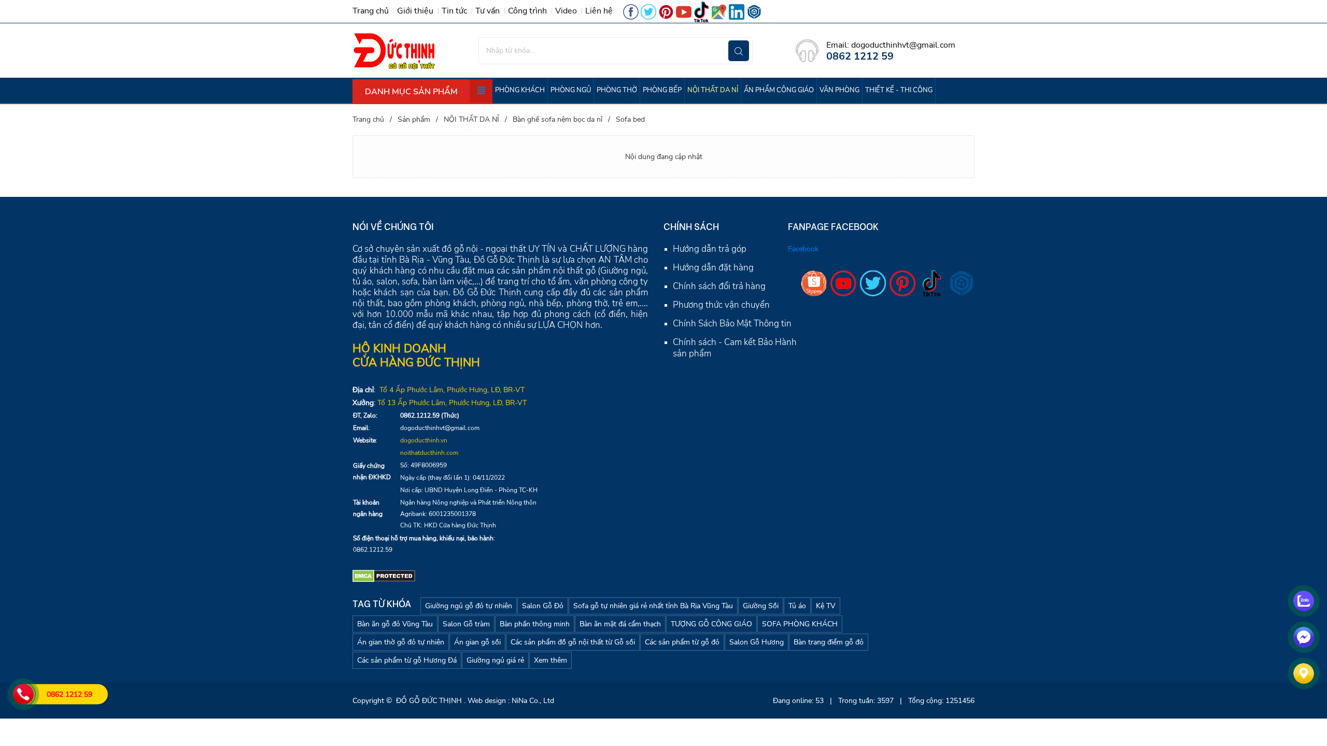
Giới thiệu (415, 11)
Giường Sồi (761, 606)
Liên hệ (599, 11)
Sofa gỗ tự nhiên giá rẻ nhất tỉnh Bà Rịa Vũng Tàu (653, 606)
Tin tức (454, 11)
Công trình (527, 11)
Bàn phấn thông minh (535, 624)
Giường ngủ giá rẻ (495, 660)
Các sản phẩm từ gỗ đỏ (682, 642)
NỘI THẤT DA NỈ (712, 90)
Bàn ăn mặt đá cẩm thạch (620, 624)
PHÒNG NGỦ (570, 90)
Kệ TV (826, 606)
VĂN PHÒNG (839, 90)
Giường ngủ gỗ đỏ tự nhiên (468, 606)
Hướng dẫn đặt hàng (713, 268)
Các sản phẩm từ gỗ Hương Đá (407, 660)
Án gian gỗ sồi (477, 642)
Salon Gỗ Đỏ (542, 606)
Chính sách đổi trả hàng (719, 286)
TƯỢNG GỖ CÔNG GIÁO (711, 624)
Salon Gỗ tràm (466, 624)
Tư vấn (487, 11)
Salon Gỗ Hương (756, 642)
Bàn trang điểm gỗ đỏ (829, 642)
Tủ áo (797, 606)
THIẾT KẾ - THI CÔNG (899, 90)
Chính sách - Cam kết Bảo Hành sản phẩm (735, 348)
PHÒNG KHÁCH (520, 90)
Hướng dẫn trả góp (709, 249)
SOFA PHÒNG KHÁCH (800, 624)
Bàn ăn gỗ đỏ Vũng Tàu (395, 624)
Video (566, 11)
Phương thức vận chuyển (721, 305)
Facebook (803, 249)
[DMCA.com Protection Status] (383, 575)
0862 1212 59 (69, 694)
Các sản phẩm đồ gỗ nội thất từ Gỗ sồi (573, 642)
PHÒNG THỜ (617, 90)
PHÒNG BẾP (662, 90)
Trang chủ (370, 11)
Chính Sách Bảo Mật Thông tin (732, 323)
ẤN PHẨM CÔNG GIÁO (779, 90)
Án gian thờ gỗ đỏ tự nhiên (400, 642)
